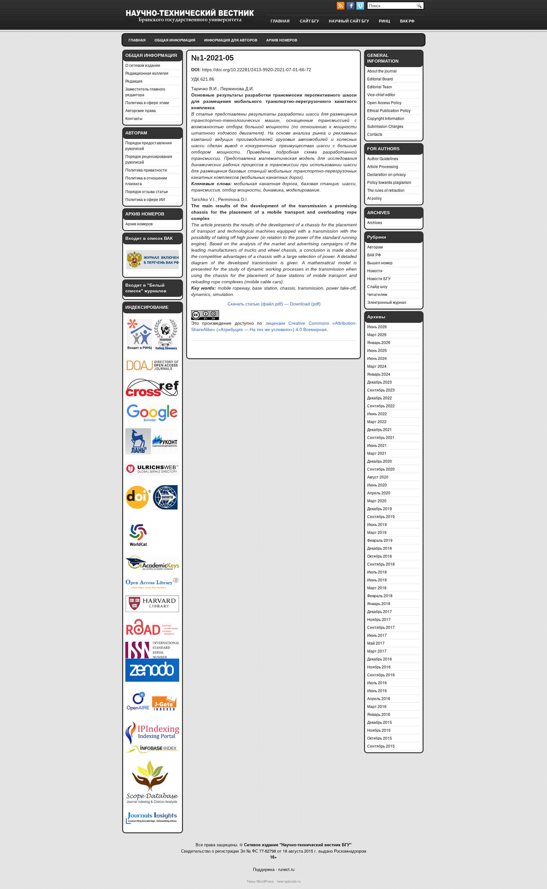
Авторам (375, 246)
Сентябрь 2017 (381, 627)
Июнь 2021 (377, 445)
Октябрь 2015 (379, 738)
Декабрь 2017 (379, 611)
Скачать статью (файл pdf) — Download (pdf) (274, 303)
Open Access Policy (384, 102)
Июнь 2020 (377, 484)
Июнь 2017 (377, 635)
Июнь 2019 (377, 524)
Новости (374, 270)
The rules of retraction (386, 190)
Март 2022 (377, 421)
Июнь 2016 (377, 690)
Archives (374, 222)
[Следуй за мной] (360, 7)
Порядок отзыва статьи (146, 191)
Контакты (133, 118)
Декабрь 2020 (379, 461)
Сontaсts (374, 134)
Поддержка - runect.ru (273, 869)
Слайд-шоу (377, 286)
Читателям (377, 294)
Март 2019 (377, 532)
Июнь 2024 (377, 358)
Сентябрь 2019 (381, 516)
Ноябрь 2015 (379, 730)
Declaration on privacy (386, 174)
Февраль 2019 (380, 540)
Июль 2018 (377, 571)
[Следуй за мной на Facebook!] (351, 7)
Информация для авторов (230, 40)
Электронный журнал (386, 302)
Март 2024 (377, 366)
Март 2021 (377, 453)
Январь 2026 (378, 342)
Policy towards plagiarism (389, 182)
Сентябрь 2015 (381, 745)
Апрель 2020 (378, 492)
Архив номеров (281, 40)
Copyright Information (385, 118)
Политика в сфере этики (147, 102)
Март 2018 (377, 587)
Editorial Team (379, 86)
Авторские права (140, 110)
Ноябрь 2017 (379, 619)
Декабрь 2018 (379, 548)
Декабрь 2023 (379, 382)
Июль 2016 (377, 682)
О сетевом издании (142, 65)
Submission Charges (385, 126)
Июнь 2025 (377, 350)
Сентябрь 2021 (381, 437)
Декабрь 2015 (379, 722)
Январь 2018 (378, 603)
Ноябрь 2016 (379, 666)
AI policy (374, 198)
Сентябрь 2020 (381, 469)
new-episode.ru (289, 881)
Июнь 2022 (377, 413)
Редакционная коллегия (146, 73)
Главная (137, 40)
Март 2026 (377, 334)
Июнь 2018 (377, 579)
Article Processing (382, 166)
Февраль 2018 (380, 595)
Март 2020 (377, 500)
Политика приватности (146, 169)
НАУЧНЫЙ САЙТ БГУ (349, 21)
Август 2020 (377, 476)
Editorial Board (380, 78)
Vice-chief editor (381, 94)
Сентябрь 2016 (381, 674)
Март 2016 (377, 706)
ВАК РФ (407, 21)
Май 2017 (376, 643)
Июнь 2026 (377, 326)
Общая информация (174, 40)
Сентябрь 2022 (381, 405)
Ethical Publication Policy (389, 110)
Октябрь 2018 (379, 556)
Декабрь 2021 (379, 429)
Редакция (133, 81)
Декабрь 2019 (379, 508)
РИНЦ (384, 21)
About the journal (382, 70)
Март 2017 (377, 651)
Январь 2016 (378, 714)
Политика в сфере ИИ (145, 199)
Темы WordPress (260, 881)
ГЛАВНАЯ (280, 21)
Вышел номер (380, 262)
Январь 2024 (378, 374)
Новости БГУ (379, 278)
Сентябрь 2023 (381, 389)
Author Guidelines (382, 158)
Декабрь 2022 (379, 397)
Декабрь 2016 (379, 658)
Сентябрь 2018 (381, 564)
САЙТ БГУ (309, 21)
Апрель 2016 (378, 698)
